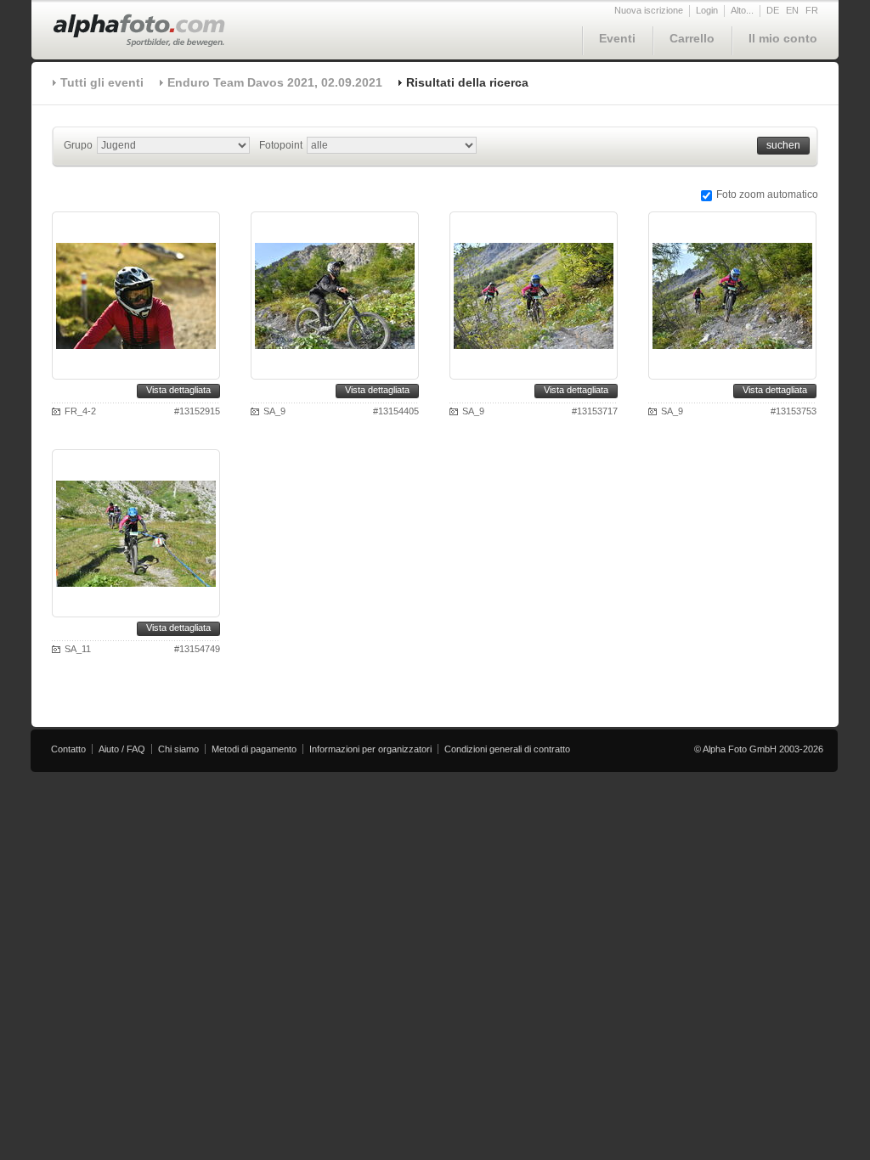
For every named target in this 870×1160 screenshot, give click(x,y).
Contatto (68, 749)
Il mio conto (783, 38)
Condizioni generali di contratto (507, 749)
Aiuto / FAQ (122, 749)
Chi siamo (178, 749)
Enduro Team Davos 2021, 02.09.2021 (274, 82)
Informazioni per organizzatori (370, 749)
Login (707, 10)
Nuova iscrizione (648, 10)
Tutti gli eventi (102, 82)
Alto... (742, 10)
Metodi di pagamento (254, 749)
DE (772, 10)
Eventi (617, 38)
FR (811, 10)
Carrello (692, 38)
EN (792, 10)
